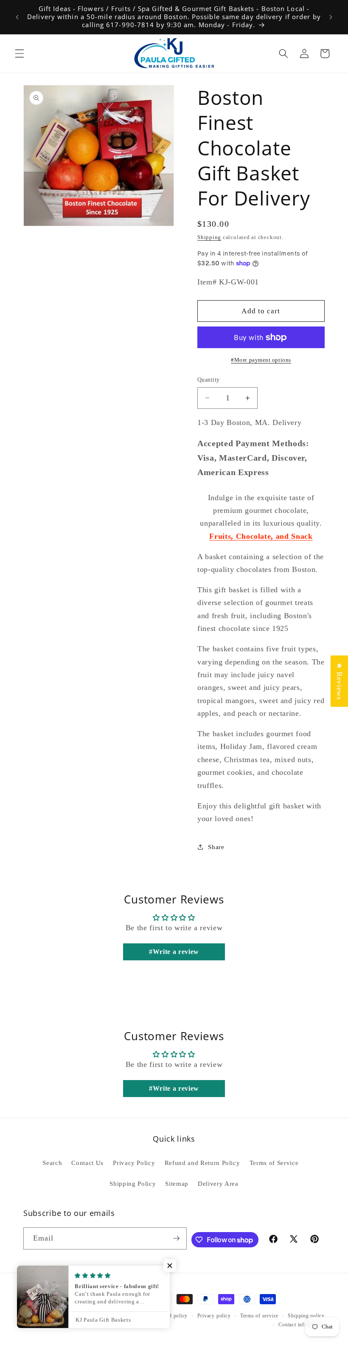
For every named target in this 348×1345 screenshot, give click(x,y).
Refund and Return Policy (202, 1162)
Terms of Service (274, 1162)
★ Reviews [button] (339, 681)
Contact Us (87, 1162)
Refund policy (171, 1316)
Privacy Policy (134, 1162)
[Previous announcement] (17, 17)
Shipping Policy (132, 1183)
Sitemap (176, 1183)
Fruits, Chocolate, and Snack (260, 536)
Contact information (301, 1325)
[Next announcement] (330, 17)
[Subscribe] (176, 1238)
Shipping (209, 237)
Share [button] (216, 846)
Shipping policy (306, 1316)
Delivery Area (218, 1183)
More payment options (262, 360)
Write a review (176, 951)
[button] (19, 53)
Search (52, 1162)
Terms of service (259, 1316)
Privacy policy (214, 1316)
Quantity (208, 379)
